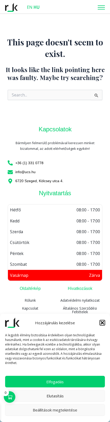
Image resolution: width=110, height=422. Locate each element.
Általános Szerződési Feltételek (80, 310)
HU (37, 7)
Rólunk (30, 300)
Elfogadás (55, 381)
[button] (102, 322)
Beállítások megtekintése (55, 410)
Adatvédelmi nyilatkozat (80, 300)
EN (29, 7)
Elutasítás (55, 395)
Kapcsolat (30, 308)
